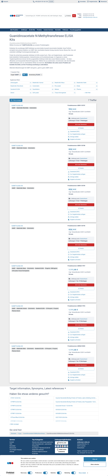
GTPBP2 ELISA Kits (16, 409)
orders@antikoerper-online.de (90, 17)
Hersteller (58, 30)
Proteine (39, 30)
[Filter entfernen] (20, 75)
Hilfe (11, 444)
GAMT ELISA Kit (17, 105)
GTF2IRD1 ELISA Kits (16, 421)
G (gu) (19, 433)
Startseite (13, 433)
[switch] (45, 473)
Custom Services (48, 30)
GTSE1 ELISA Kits (16, 398)
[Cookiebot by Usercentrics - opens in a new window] (10, 473)
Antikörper (24, 30)
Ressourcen (13, 448)
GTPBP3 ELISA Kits (16, 405)
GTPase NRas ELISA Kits (17, 417)
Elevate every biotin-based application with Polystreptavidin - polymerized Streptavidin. (42, 444)
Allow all (94, 459)
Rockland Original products (39, 451)
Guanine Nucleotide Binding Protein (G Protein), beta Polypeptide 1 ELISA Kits (77, 402)
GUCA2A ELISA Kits (61, 409)
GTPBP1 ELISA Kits (16, 413)
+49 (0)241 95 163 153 (41, 1)
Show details (82, 473)
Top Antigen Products (16, 449)
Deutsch (5, 1)
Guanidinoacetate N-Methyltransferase (34, 433)
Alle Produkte (14, 30)
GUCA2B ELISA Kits (61, 413)
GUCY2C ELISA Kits (61, 421)
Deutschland (83, 118)
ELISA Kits (32, 30)
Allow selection (95, 464)
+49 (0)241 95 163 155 (86, 453)
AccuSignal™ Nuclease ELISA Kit (41, 448)
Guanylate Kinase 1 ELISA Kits (64, 405)
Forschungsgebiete (75, 30)
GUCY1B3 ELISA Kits (61, 417)
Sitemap (12, 451)
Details (82, 128)
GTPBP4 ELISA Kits (16, 402)
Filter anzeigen (17, 100)
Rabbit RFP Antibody (38, 449)
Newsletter (12, 446)
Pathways (65, 30)
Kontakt (51, 1)
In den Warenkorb (82, 124)
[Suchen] (74, 15)
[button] (14, 424)
